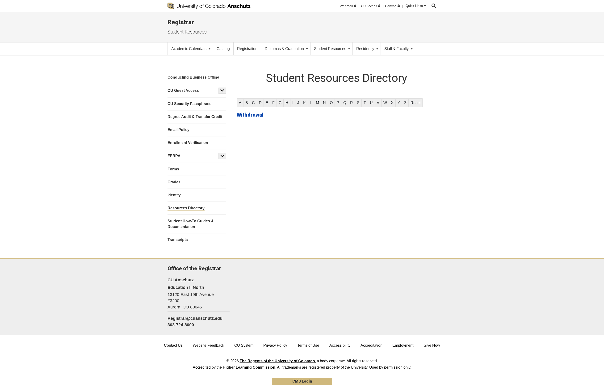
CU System (243, 345)
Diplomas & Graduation (285, 49)
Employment (402, 345)
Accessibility (339, 345)
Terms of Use (308, 345)
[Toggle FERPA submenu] (222, 156)
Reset (415, 103)
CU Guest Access (183, 91)
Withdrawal (250, 115)
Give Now (432, 345)
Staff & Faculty (397, 49)
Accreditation (371, 345)
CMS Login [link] (302, 381)
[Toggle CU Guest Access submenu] (222, 91)
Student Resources (187, 32)
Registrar (181, 22)
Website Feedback (208, 345)
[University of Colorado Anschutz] (209, 6)
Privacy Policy (275, 345)
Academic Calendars (189, 49)
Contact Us (173, 345)
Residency (365, 49)
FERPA (174, 156)
